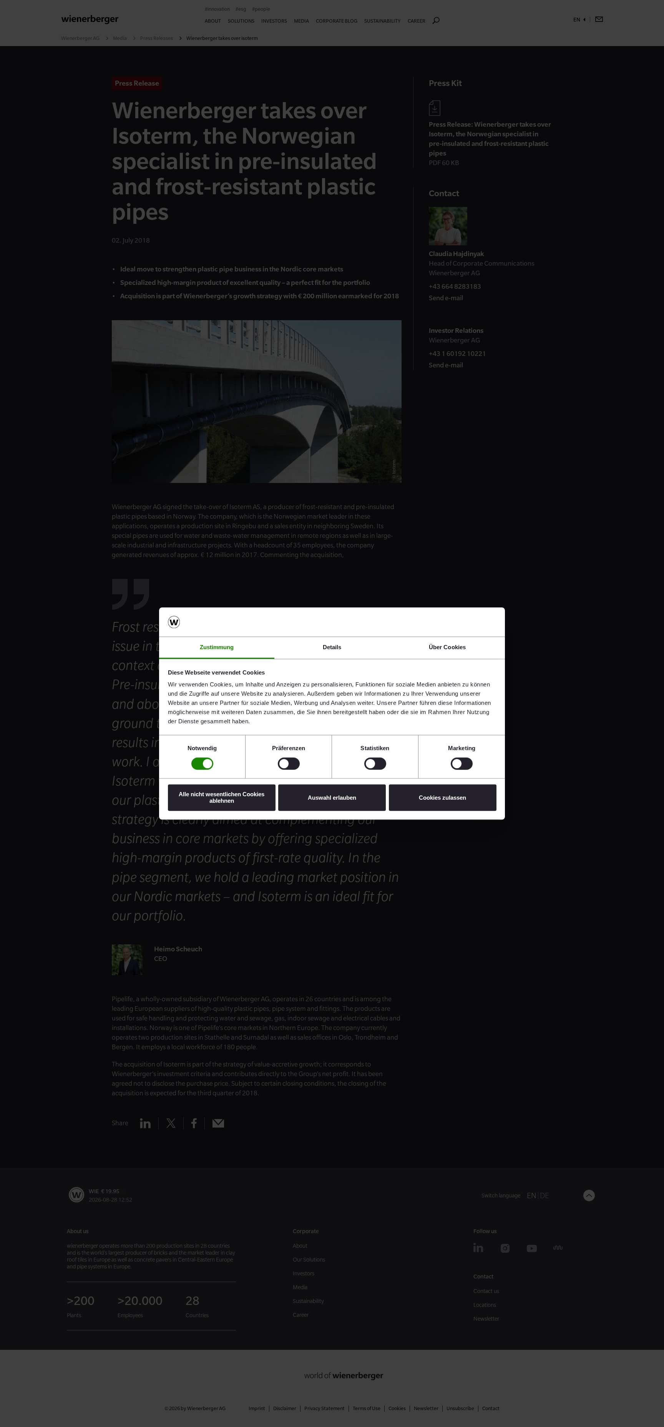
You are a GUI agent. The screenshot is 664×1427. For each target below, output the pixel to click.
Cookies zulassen (442, 797)
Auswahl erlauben (332, 797)
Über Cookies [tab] (447, 647)
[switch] (289, 763)
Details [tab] (332, 647)
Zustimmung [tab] (217, 647)
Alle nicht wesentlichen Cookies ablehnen (221, 797)
